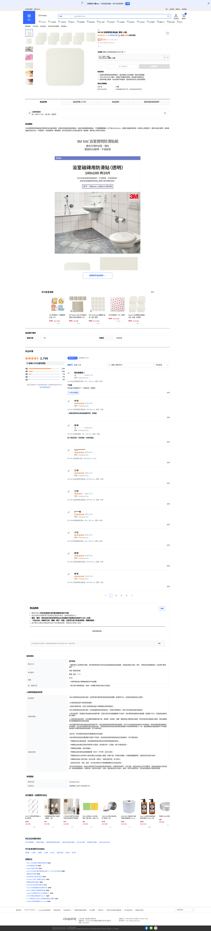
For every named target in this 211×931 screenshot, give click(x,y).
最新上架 (77, 365)
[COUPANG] (69, 920)
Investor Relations (29, 909)
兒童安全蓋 (60, 852)
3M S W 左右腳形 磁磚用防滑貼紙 (37, 863)
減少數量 (105, 65)
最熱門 (70, 365)
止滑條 (33, 852)
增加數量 (105, 67)
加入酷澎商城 (128, 909)
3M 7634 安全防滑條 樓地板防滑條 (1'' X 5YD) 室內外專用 (44, 871)
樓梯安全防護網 (31, 874)
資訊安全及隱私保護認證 (114, 909)
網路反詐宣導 (139, 909)
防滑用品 (63, 26)
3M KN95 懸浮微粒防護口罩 (35, 885)
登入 (167, 9)
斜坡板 (67, 852)
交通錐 (40, 852)
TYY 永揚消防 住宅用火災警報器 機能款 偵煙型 (41, 898)
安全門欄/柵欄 (29, 842)
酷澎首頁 (28, 26)
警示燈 (74, 852)
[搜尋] (168, 16)
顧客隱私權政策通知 (80, 909)
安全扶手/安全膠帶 (53, 26)
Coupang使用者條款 (44, 909)
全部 (60, 16)
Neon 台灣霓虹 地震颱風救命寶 (36, 890)
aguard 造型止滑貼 (32, 868)
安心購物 (92, 909)
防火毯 (52, 852)
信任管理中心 (67, 909)
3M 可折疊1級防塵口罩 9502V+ (36, 896)
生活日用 (35, 26)
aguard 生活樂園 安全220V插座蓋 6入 (38, 893)
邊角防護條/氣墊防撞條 (53, 842)
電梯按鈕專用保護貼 (33, 882)
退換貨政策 (57, 909)
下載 (127, 3)
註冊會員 (171, 9)
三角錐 (46, 852)
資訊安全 (100, 909)
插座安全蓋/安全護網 (68, 842)
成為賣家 (184, 9)
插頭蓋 (27, 852)
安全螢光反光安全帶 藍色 (34, 876)
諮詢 (162, 608)
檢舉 (159, 643)
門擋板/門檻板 (40, 842)
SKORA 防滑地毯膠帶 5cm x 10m (36, 901)
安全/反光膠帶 (81, 842)
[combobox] (162, 365)
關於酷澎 (18, 909)
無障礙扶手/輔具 (92, 842)
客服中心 (178, 9)
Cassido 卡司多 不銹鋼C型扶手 (36, 879)
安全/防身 (43, 26)
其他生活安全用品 (104, 842)
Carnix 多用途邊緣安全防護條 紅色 (37, 887)
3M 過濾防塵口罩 (32, 866)
